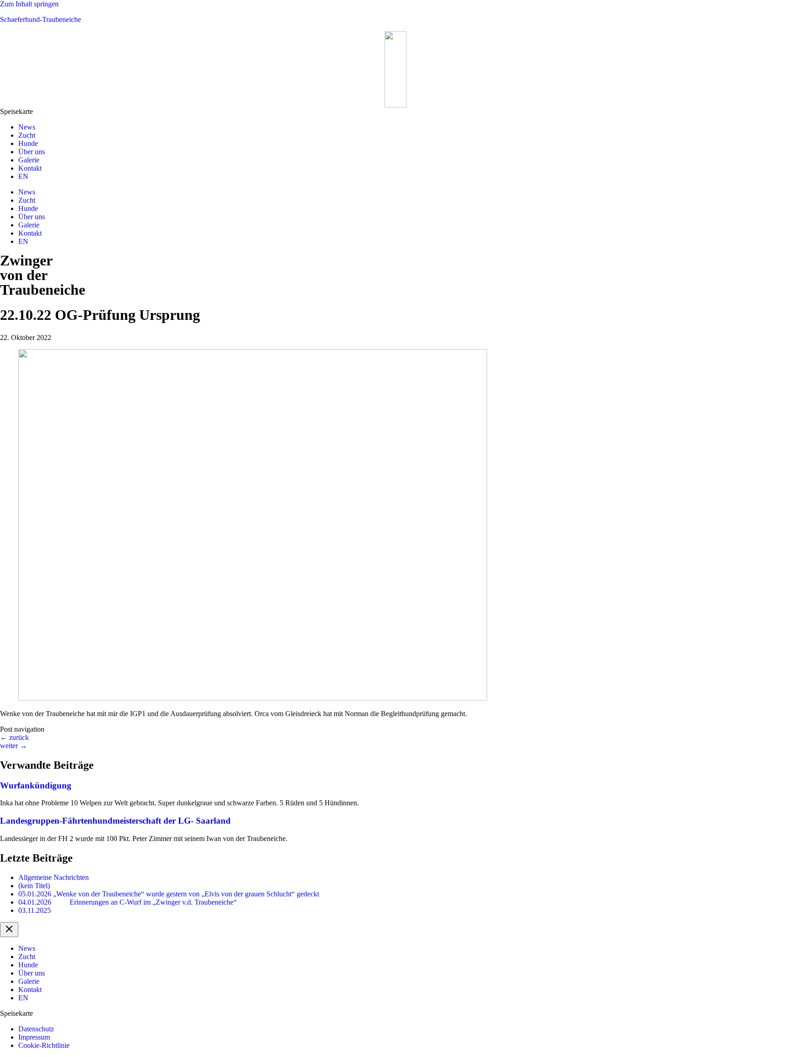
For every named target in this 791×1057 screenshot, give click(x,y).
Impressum (34, 1037)
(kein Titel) (34, 886)
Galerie (28, 160)
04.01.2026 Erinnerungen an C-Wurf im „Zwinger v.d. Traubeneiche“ (127, 902)
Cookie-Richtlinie (44, 1045)
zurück (14, 737)
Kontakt (30, 168)
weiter (13, 746)
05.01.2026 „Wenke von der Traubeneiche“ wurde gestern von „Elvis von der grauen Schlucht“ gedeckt (168, 894)
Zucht (26, 135)
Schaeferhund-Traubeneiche (40, 19)
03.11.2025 (34, 910)
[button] (395, 112)
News (26, 127)
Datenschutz (36, 1029)
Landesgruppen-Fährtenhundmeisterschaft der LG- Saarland (115, 820)
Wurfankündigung (35, 785)
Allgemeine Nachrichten (53, 877)
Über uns (31, 152)
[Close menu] (9, 929)
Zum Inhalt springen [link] (29, 4)
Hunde (28, 143)
